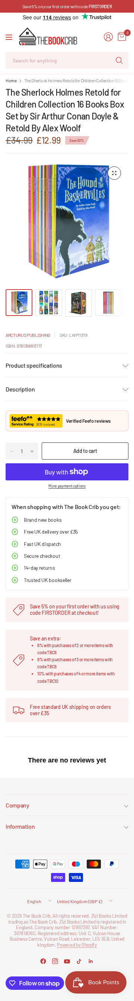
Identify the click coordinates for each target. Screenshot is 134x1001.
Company (17, 805)
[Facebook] (43, 961)
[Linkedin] (91, 961)
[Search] (119, 60)
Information (20, 826)
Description (20, 389)
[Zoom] (114, 173)
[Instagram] (55, 961)
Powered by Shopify (76, 945)
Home (11, 80)
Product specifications (34, 365)
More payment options (67, 485)
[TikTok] (79, 961)
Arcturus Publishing (28, 335)
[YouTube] (67, 961)
